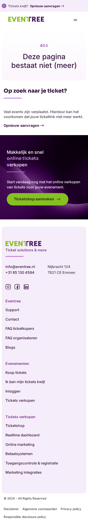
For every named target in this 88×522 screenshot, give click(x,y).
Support (12, 310)
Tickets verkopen (20, 400)
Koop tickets (16, 372)
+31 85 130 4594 (20, 272)
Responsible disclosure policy (25, 517)
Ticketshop (15, 425)
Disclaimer (11, 509)
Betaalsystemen (19, 453)
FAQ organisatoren (21, 338)
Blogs (10, 347)
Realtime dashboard (22, 435)
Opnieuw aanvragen (45, 6)
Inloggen (13, 391)
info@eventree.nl (20, 266)
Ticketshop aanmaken (34, 199)
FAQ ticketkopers (19, 328)
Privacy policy (71, 509)
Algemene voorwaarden (39, 509)
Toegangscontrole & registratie (31, 463)
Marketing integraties (23, 472)
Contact (12, 319)
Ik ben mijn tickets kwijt (25, 381)
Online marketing (20, 444)
